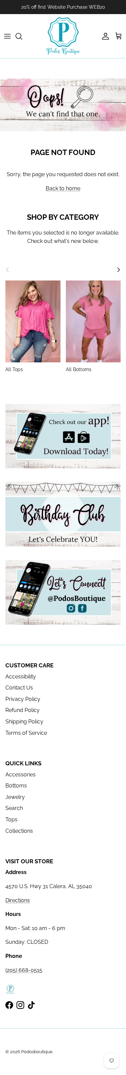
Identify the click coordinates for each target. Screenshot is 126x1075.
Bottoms (16, 785)
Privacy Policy (22, 699)
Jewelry (15, 797)
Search (14, 808)
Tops (11, 819)
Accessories (20, 774)
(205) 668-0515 (23, 970)
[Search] (22, 36)
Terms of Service (26, 733)
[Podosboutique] (63, 36)
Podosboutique (36, 1051)
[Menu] (7, 36)
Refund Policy (22, 710)
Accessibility (20, 676)
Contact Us (19, 687)
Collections (19, 831)
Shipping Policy (24, 721)
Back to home (63, 188)
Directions (17, 900)
